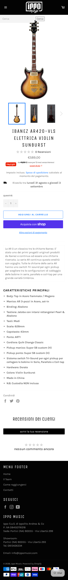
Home (6, 474)
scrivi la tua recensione (34, 431)
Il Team (7, 479)
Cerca (40, 18)
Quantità (8, 195)
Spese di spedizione (37, 172)
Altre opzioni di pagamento (33, 232)
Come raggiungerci (14, 484)
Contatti (8, 489)
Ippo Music (16, 563)
